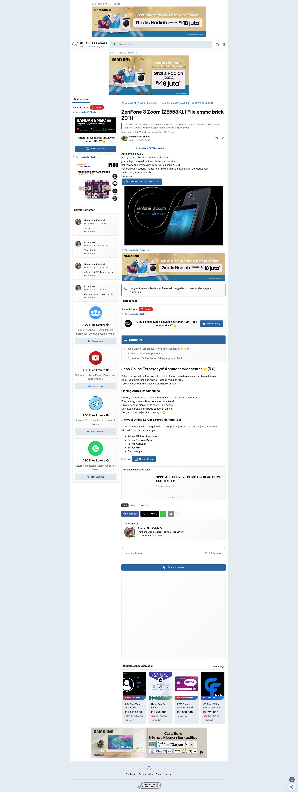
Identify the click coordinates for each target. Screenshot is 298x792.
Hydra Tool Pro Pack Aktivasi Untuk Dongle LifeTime (158, 706)
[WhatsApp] (163, 514)
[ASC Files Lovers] (75, 44)
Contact (160, 774)
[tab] (169, 497)
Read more (89, 231)
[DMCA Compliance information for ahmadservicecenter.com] (149, 788)
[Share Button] (222, 138)
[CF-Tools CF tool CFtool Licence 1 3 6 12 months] (212, 684)
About (169, 774)
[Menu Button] (224, 44)
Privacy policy (146, 774)
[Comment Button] (216, 138)
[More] (178, 514)
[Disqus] (173, 617)
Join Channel (98, 431)
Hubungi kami (146, 459)
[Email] (171, 514)
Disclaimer (131, 774)
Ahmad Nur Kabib (138, 136)
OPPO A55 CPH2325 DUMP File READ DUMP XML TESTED (188, 479)
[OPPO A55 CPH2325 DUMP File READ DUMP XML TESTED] (138, 485)
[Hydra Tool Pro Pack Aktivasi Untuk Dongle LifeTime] (160, 684)
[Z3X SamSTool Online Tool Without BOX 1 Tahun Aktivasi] (134, 684)
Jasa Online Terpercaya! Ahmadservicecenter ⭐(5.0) (158, 348)
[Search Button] (114, 44)
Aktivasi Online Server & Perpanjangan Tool (157, 358)
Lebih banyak (219, 666)
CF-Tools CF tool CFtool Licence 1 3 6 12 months (212, 706)
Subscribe (97, 386)
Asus (133, 505)
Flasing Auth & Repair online (147, 353)
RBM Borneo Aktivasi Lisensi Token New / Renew (185, 706)
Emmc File (143, 505)
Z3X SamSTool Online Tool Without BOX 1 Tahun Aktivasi (132, 706)
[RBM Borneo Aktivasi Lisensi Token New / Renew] (186, 684)
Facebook (157, 535)
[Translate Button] (217, 44)
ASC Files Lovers (112, 4)
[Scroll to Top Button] (149, 767)
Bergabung (98, 341)
